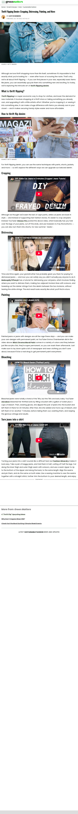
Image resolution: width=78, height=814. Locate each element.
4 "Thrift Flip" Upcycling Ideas (13, 514)
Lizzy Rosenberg (15, 16)
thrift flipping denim (40, 85)
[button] (3, 2)
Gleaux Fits (22, 221)
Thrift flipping (7, 96)
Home (3, 7)
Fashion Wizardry (61, 461)
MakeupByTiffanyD (10, 280)
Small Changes (12, 7)
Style (20, 7)
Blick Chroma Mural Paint (24, 342)
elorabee (5, 402)
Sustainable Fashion (29, 7)
